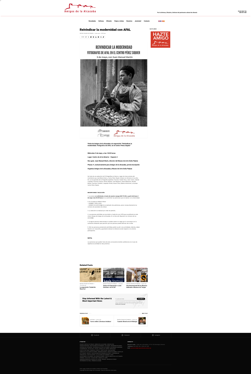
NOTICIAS (92, 319)
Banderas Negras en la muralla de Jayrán (90, 359)
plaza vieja (91, 348)
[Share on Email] (98, 37)
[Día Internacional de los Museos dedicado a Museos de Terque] (137, 274)
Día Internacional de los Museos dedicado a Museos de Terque (136, 286)
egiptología (104, 350)
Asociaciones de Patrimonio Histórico (101, 353)
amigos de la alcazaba (100, 344)
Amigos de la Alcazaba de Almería (88, 351)
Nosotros (129, 21)
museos (104, 359)
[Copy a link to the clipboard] (103, 37)
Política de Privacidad (120, 304)
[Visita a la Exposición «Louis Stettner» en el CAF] (113, 274)
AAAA (112, 354)
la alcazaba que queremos (103, 354)
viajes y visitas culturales (87, 344)
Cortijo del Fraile (85, 350)
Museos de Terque (111, 359)
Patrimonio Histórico (116, 345)
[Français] (161, 21)
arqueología (111, 344)
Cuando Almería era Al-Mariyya (127, 321)
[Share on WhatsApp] (91, 37)
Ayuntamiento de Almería (86, 356)
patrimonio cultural (85, 361)
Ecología (88, 357)
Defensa (101, 21)
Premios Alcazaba (96, 361)
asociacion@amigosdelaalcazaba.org (141, 348)
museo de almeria (112, 351)
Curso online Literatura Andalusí (100, 321)
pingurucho (83, 354)
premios (82, 357)
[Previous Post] (85, 320)
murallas (101, 357)
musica (89, 353)
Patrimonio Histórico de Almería (101, 347)
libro (106, 357)
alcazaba (107, 345)
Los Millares (94, 357)
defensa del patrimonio (86, 347)
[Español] (164, 21)
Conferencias (115, 353)
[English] (159, 21)
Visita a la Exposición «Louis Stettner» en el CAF (112, 286)
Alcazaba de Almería (99, 356)
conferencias (83, 348)
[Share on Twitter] (88, 37)
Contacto (147, 21)
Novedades (92, 21)
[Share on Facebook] (86, 37)
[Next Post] (142, 320)
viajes (96, 348)
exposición (113, 348)
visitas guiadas (91, 354)
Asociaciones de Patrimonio (97, 345)
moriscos (93, 350)
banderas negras (102, 351)
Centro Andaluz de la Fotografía (114, 356)
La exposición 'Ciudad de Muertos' (88, 288)
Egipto (98, 350)
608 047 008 (242, 12)
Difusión (109, 21)
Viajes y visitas (119, 21)
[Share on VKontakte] (101, 37)
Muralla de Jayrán (104, 348)
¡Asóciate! (138, 21)
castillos (120, 351)
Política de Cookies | (91, 368)
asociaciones (111, 350)
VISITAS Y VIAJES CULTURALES (86, 33)
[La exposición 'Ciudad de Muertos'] (90, 274)
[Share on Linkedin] (96, 37)
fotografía (83, 353)
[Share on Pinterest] (93, 37)
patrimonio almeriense (116, 347)
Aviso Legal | (83, 368)
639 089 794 (242, 11)
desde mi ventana (84, 345)
